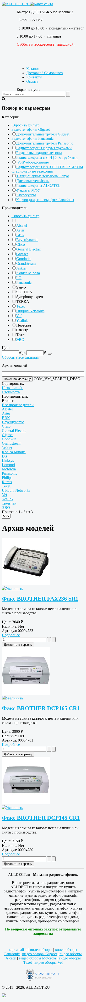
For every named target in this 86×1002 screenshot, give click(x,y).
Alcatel (21, 225)
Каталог (32, 69)
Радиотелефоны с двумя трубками (44, 148)
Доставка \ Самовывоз (44, 73)
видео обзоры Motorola (37, 958)
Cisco (20, 244)
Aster (20, 230)
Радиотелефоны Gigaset (30, 129)
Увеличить (14, 589)
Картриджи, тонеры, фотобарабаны (45, 200)
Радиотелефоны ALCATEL (38, 185)
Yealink (22, 320)
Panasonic (24, 282)
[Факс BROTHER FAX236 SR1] (26, 584)
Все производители (18, 405)
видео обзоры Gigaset (39, 954)
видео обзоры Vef (48, 962)
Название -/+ (12, 388)
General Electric (28, 249)
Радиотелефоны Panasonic (32, 138)
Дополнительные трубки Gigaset (42, 134)
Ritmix (7, 482)
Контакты (34, 77)
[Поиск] (50, 354)
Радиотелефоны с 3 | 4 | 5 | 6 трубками (47, 157)
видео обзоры (41, 950)
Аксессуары (26, 195)
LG (19, 278)
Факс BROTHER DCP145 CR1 (41, 818)
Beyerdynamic (27, 240)
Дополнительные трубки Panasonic (44, 143)
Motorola (9, 469)
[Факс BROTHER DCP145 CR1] (26, 803)
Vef (19, 316)
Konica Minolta (28, 273)
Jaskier (21, 268)
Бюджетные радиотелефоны (39, 153)
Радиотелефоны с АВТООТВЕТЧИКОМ (49, 167)
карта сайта (18, 950)
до (24, 353)
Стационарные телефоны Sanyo (42, 176)
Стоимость (11, 392)
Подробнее (11, 635)
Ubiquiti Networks (30, 311)
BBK (20, 235)
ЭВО (20, 339)
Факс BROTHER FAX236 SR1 (40, 599)
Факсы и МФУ (28, 190)
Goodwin (23, 259)
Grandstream (26, 263)
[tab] (43, 117)
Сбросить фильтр (25, 125)
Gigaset (22, 254)
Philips (7, 478)
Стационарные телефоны (32, 171)
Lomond (8, 465)
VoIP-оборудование (32, 162)
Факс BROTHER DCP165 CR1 (41, 708)
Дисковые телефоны (32, 181)
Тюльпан (9, 503)
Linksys (8, 460)
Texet (20, 306)
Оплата (32, 81)
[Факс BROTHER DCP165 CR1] (26, 693)
